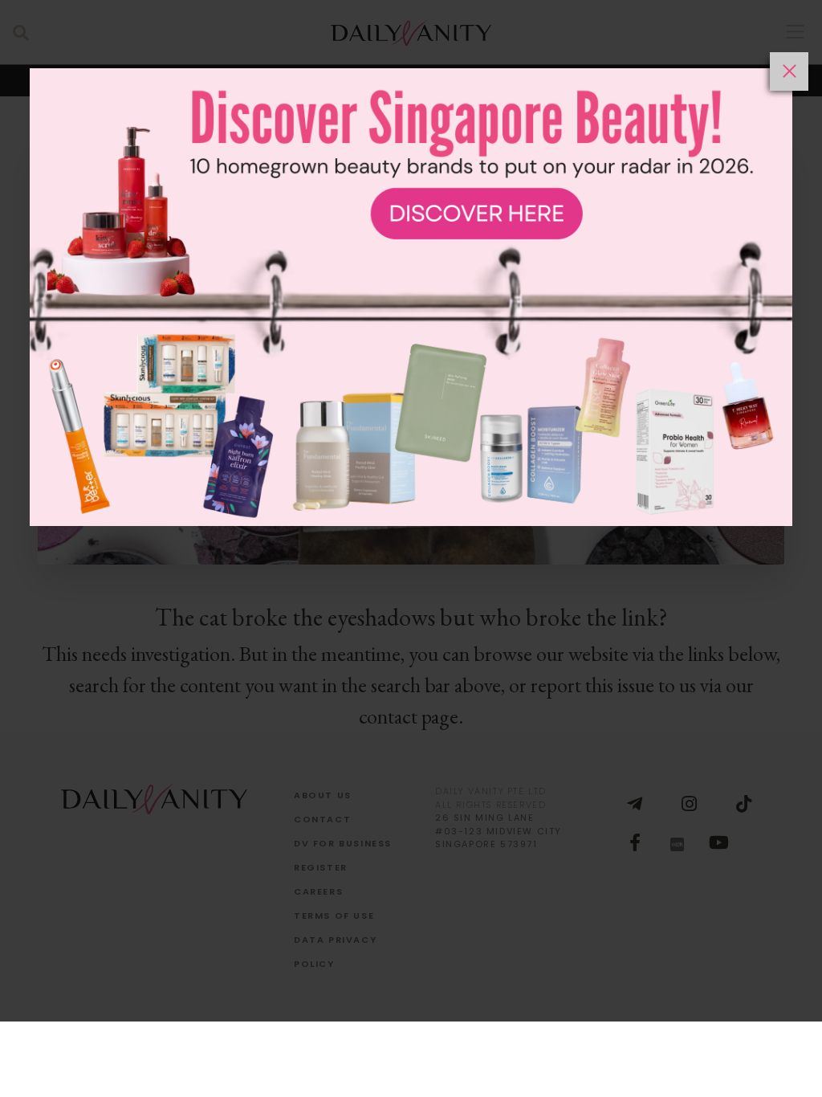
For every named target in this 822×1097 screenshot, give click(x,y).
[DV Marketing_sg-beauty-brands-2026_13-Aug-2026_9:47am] (411, 574)
